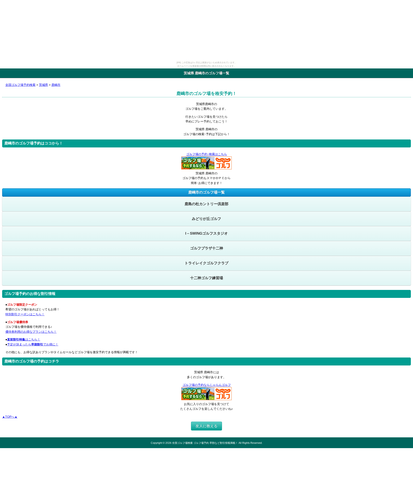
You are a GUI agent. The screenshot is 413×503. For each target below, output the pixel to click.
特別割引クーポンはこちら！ (25, 314)
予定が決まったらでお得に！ (32, 344)
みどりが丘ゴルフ (206, 219)
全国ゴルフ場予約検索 (20, 85)
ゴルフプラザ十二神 (206, 248)
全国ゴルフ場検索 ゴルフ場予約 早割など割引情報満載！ (205, 442)
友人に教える (206, 426)
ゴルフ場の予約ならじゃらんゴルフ (207, 385)
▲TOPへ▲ (9, 416)
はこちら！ (23, 339)
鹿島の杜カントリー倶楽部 (206, 204)
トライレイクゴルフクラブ (206, 263)
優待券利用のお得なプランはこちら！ (31, 331)
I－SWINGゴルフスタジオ (206, 233)
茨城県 (43, 85)
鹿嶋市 (55, 85)
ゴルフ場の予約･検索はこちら (206, 154)
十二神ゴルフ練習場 (206, 278)
